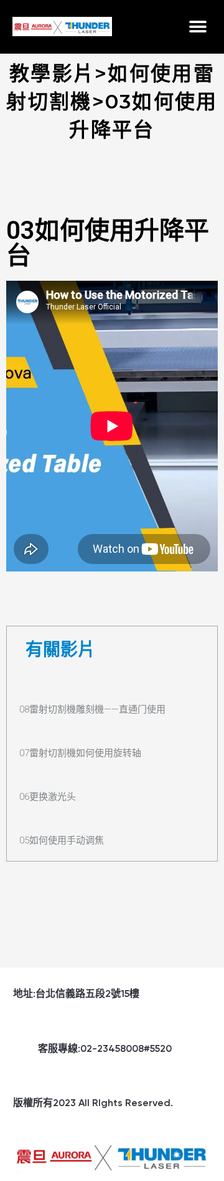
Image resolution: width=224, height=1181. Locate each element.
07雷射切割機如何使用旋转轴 (80, 753)
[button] (198, 26)
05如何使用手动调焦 (61, 840)
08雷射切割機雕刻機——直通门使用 (92, 709)
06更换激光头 (47, 796)
